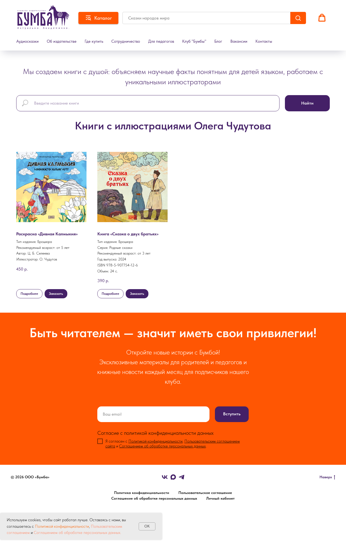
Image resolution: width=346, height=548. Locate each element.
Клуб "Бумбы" (194, 41)
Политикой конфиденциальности (62, 526)
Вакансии (238, 41)
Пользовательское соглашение (205, 492)
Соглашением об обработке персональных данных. (77, 532)
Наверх (326, 477)
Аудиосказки (27, 41)
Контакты (263, 41)
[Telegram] (181, 477)
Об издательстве (61, 41)
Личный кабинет (220, 498)
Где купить (94, 41)
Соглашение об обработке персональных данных (154, 498)
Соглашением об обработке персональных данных (162, 446)
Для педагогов (161, 41)
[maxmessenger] (173, 477)
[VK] (164, 477)
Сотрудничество (125, 41)
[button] (322, 18)
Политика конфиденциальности (141, 492)
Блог (218, 41)
